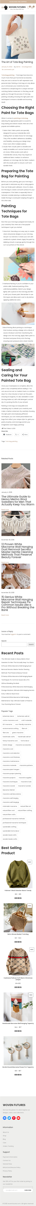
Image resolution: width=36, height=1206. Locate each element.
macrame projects (9, 778)
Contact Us (6, 1160)
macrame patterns (26, 765)
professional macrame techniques (14, 823)
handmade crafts (9, 737)
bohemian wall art (23, 716)
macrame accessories (23, 745)
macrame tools (26, 782)
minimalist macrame (10, 806)
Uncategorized (27, 67)
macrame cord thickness (11, 757)
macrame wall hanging (10, 798)
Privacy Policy (7, 1171)
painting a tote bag (21, 118)
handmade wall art (24, 737)
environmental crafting (10, 728)
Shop (4, 1136)
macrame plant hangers (11, 769)
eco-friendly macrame (23, 724)
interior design (7, 745)
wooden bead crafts (9, 835)
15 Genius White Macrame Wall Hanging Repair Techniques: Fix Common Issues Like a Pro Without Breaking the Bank (17, 603)
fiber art (24, 728)
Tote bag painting (7, 75)
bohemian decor (8, 716)
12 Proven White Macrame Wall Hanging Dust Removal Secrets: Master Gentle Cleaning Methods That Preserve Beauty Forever (17, 550)
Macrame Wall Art (9, 790)
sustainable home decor (11, 831)
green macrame (17, 733)
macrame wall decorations (12, 794)
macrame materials (9, 765)
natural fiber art (25, 806)
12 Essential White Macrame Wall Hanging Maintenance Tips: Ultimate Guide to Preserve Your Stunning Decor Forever (16, 700)
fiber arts (6, 733)
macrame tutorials (24, 786)
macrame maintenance (11, 761)
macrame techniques (10, 782)
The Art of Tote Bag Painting (17, 62)
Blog (4, 1139)
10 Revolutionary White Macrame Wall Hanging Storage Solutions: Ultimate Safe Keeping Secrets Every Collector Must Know (17, 690)
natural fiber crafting (25, 810)
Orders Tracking (8, 1146)
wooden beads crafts (10, 839)
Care (4, 1143)
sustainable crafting (9, 827)
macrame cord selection (11, 753)
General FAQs (7, 1164)
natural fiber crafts (9, 814)
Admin (18, 67)
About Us (6, 1132)
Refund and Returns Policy (11, 1167)
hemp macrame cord (10, 741)
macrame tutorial (9, 786)
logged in (13, 634)
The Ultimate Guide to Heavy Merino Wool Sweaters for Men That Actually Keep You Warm (17, 500)
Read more (5, 509)
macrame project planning (12, 773)
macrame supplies (25, 778)
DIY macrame (7, 724)
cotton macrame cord (10, 720)
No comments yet (8, 69)
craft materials (26, 720)
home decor (25, 741)
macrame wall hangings (11, 802)
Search (3, 641)
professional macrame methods (14, 819)
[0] (28, 7)
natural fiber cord (8, 810)
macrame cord (8, 749)
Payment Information (10, 1157)
